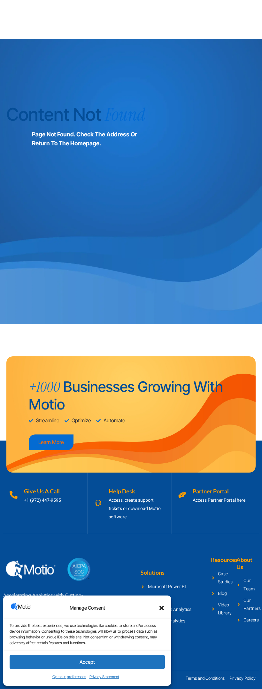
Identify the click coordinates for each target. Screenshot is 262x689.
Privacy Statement (104, 676)
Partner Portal (211, 491)
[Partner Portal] (182, 495)
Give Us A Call (42, 491)
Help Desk (122, 491)
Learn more (51, 442)
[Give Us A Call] (14, 495)
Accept (87, 662)
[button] (161, 608)
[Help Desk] (98, 503)
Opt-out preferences (69, 676)
